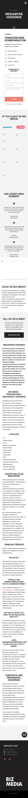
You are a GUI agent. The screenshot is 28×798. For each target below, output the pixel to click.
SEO (4, 438)
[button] (25, 3)
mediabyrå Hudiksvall (8, 590)
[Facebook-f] (5, 759)
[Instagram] (10, 759)
